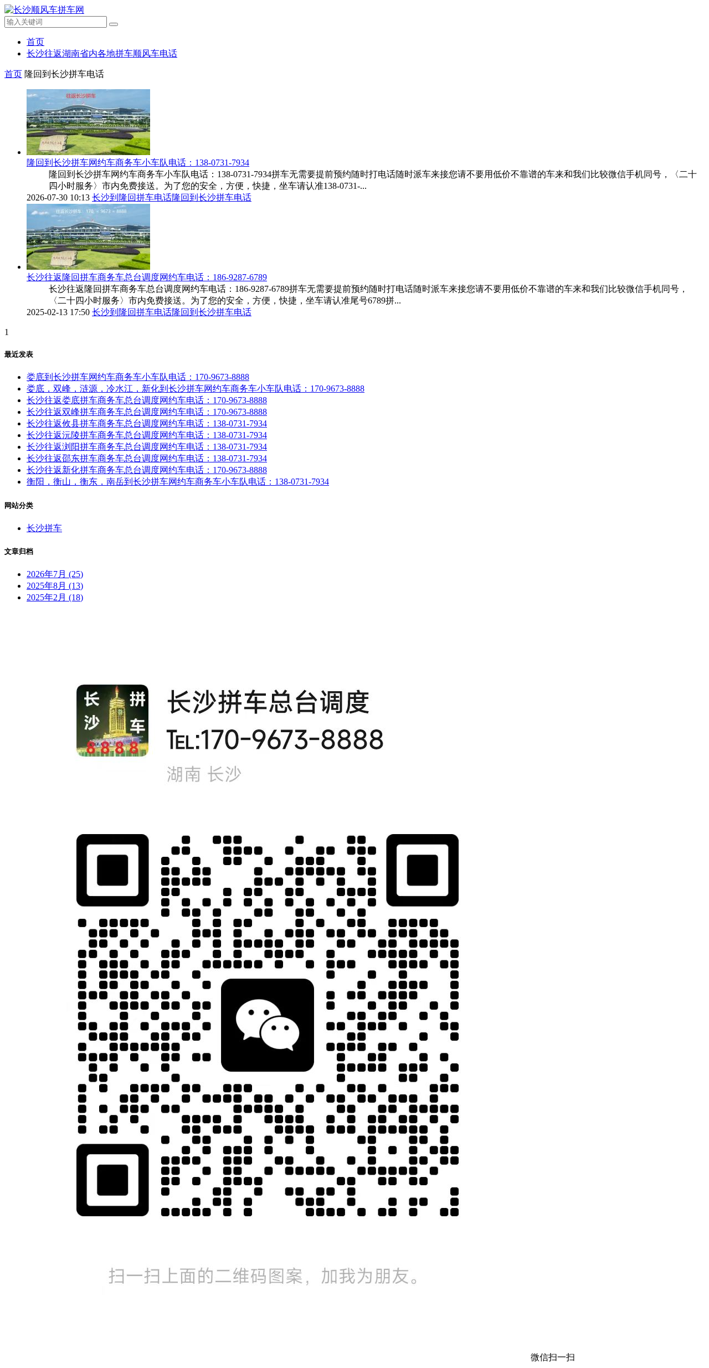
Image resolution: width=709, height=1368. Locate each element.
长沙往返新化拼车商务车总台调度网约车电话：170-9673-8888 (147, 470)
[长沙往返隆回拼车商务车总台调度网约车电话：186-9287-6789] (88, 266)
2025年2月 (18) (55, 597)
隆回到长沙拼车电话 (211, 197)
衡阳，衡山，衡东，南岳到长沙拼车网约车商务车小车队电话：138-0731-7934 (178, 481)
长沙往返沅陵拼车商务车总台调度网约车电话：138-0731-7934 (147, 435)
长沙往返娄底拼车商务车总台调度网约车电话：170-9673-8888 (147, 400)
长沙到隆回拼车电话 (132, 197)
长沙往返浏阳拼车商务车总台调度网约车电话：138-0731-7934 (147, 446)
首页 (35, 42)
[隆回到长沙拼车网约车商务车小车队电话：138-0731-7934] (88, 152)
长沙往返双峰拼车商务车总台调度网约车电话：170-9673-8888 (147, 411)
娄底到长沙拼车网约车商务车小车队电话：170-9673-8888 (138, 377)
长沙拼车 (44, 528)
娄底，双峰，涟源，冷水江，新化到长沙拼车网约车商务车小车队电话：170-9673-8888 (195, 388)
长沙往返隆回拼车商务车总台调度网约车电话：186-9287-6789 (147, 277)
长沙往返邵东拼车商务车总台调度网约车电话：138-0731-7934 (147, 458)
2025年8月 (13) (55, 585)
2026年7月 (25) (55, 574)
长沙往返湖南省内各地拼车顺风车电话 (102, 53)
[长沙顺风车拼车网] (44, 9)
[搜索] (113, 24)
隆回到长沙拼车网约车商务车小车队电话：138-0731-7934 (138, 162)
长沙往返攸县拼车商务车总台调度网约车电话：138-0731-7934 (147, 423)
